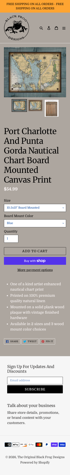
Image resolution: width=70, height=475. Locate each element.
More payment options (35, 270)
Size (7, 200)
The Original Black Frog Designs (41, 457)
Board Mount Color (18, 216)
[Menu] (64, 27)
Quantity (11, 231)
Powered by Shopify (35, 462)
